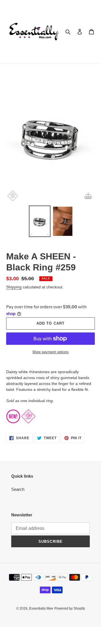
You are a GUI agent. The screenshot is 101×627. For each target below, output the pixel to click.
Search (17, 489)
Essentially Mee (41, 608)
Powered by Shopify (69, 608)
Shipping (14, 287)
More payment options (51, 352)
